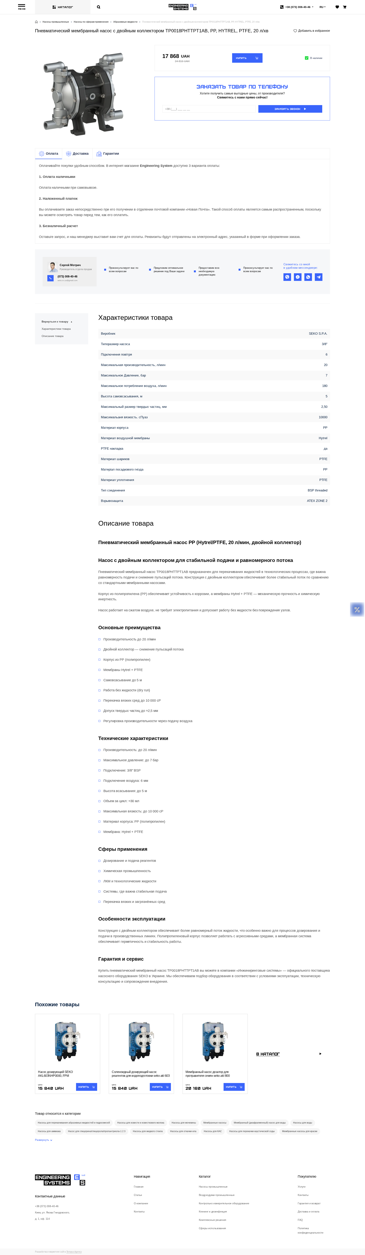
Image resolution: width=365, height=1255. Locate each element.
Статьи (138, 1194)
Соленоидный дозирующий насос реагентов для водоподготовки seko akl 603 (141, 1073)
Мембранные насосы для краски (299, 1131)
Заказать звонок (287, 109)
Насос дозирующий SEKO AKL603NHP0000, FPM (55, 1073)
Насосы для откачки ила (183, 1131)
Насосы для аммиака (49, 1131)
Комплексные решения (212, 1219)
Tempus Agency (74, 1251)
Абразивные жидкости (125, 22)
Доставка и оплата (308, 1211)
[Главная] (36, 21)
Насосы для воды (302, 1122)
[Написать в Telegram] (318, 277)
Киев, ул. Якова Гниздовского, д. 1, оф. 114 (52, 1215)
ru (321, 7)
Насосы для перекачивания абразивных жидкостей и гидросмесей (74, 1122)
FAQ (300, 1219)
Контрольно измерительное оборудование (224, 1203)
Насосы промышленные (56, 22)
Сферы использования (212, 1228)
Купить (241, 58)
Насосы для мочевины (184, 1122)
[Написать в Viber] (287, 277)
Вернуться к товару (55, 321)
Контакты (139, 1211)
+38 (297, 7)
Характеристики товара (56, 328)
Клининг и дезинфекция (213, 1211)
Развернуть (42, 1139)
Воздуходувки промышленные (217, 1194)
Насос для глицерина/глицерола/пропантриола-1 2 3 (96, 1131)
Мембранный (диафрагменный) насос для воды (260, 1122)
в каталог (268, 1053)
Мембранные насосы (214, 1122)
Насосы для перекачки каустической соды (252, 1131)
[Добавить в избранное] (312, 31)
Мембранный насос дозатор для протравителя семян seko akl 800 (208, 1073)
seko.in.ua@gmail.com (67, 280)
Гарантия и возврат (309, 1203)
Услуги (301, 1186)
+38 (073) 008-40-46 (47, 1206)
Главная (139, 1186)
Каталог (65, 7)
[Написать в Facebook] (298, 277)
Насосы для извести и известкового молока (140, 1122)
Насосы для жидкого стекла (148, 1131)
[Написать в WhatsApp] (308, 277)
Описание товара (52, 336)
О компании (141, 1203)
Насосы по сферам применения (91, 22)
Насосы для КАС (213, 1131)
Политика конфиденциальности (310, 1230)
